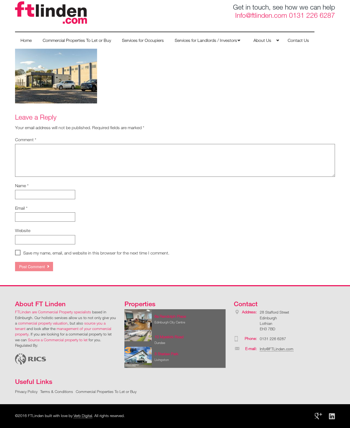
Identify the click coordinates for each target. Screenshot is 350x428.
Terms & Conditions (56, 391)
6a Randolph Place (170, 316)
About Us (262, 40)
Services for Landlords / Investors (206, 40)
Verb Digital (83, 415)
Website (22, 230)
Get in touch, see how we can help (284, 7)
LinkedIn (332, 416)
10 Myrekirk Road (168, 336)
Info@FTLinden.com (276, 348)
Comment (25, 139)
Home (26, 40)
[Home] (51, 12)
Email (21, 208)
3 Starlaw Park (166, 353)
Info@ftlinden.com (261, 15)
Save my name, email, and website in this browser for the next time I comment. (96, 252)
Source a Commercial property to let (58, 339)
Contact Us (298, 40)
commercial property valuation (43, 323)
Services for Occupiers (143, 40)
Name (22, 185)
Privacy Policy (26, 391)
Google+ (318, 416)
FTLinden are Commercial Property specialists (53, 312)
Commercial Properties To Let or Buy (77, 40)
